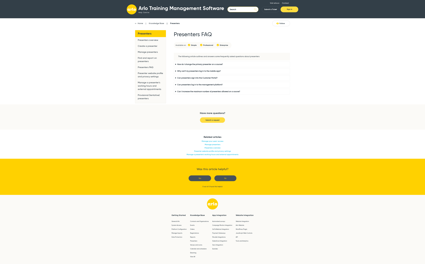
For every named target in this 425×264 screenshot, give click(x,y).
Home (140, 23)
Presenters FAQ (145, 67)
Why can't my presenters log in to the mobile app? (199, 71)
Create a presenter (147, 46)
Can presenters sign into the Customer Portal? (197, 78)
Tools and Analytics (242, 241)
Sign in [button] (289, 9)
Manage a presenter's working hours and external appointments (149, 85)
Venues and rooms (196, 245)
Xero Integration (217, 245)
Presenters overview (148, 40)
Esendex (215, 249)
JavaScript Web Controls (244, 233)
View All (192, 256)
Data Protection (177, 237)
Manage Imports (177, 233)
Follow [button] (282, 23)
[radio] (200, 178)
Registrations (194, 233)
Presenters (175, 23)
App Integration (219, 215)
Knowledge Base (156, 23)
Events (192, 225)
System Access (177, 225)
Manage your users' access (212, 141)
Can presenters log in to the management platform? (200, 85)
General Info (176, 221)
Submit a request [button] (212, 120)
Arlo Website (240, 225)
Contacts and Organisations (199, 221)
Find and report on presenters (147, 60)
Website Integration (245, 215)
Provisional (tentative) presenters (149, 97)
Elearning (193, 253)
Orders (192, 229)
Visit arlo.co (274, 3)
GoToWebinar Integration (220, 229)
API (237, 237)
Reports (192, 237)
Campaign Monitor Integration (222, 225)
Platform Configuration (179, 229)
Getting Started (179, 215)
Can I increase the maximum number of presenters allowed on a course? (208, 91)
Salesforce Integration (219, 241)
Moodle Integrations (219, 237)
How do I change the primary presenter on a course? (200, 64)
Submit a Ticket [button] (270, 9)
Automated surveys (218, 221)
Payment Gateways (218, 233)
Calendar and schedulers (198, 249)
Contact (285, 3)
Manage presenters (148, 52)
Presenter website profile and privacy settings (150, 75)
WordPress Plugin (241, 229)
